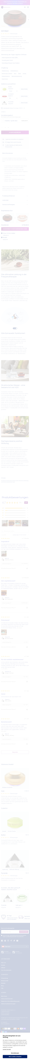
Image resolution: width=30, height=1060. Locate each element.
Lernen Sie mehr (7, 1049)
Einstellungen (15, 1053)
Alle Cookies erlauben (15, 1056)
